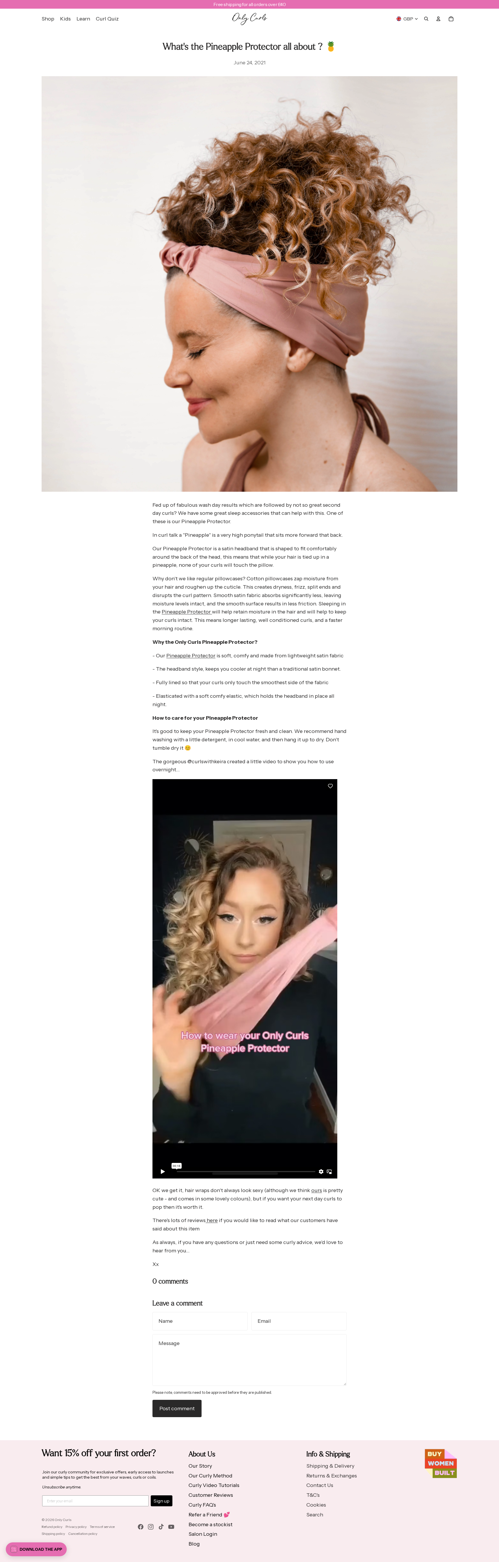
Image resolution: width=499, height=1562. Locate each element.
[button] (36, 1549)
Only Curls (63, 1520)
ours (316, 1190)
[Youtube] (171, 1526)
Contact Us (319, 1485)
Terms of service (102, 1526)
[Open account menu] (438, 18)
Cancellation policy (82, 1533)
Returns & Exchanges (331, 1476)
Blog (194, 1544)
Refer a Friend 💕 (209, 1515)
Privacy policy (76, 1526)
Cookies (316, 1505)
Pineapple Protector (187, 612)
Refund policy (52, 1526)
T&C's (313, 1495)
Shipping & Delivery (330, 1466)
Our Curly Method (210, 1476)
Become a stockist (210, 1524)
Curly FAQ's (202, 1505)
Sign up (162, 1501)
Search (314, 1515)
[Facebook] (140, 1526)
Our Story (200, 1466)
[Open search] (426, 18)
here (212, 1220)
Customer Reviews (211, 1495)
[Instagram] (150, 1526)
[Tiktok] (161, 1526)
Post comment (177, 1408)
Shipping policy (53, 1533)
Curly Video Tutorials (214, 1485)
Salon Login (203, 1534)
